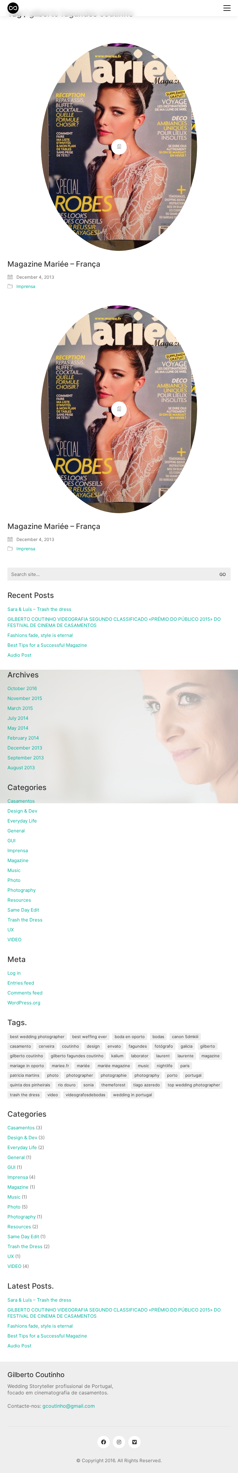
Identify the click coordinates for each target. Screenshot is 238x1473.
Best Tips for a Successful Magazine (47, 645)
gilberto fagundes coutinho (77, 1055)
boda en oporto (130, 1036)
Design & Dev (22, 811)
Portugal (193, 1075)
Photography (21, 890)
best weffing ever (89, 1036)
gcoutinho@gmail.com (68, 1406)
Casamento (20, 1046)
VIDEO (14, 940)
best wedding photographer (37, 1036)
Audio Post (19, 655)
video (52, 1094)
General (16, 831)
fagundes (138, 1046)
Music (13, 870)
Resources (19, 900)
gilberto (207, 1046)
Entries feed (20, 983)
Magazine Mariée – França (53, 264)
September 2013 (25, 758)
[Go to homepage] (13, 8)
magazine (210, 1055)
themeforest (113, 1084)
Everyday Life (22, 821)
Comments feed (24, 993)
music (143, 1065)
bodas (158, 1036)
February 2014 (23, 738)
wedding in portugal (132, 1094)
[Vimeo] (134, 1442)
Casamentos (21, 801)
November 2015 (24, 698)
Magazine (18, 860)
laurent (163, 1055)
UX (10, 930)
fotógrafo (164, 1046)
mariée (83, 1065)
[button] (227, 8)
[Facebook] (103, 1442)
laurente (186, 1055)
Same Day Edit (23, 910)
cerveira (46, 1046)
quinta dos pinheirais (30, 1084)
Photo (13, 880)
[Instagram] (119, 1442)
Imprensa (25, 286)
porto (172, 1075)
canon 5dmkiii (185, 1036)
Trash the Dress (24, 920)
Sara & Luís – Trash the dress (39, 609)
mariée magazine (114, 1065)
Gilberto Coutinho (26, 1055)
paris (185, 1065)
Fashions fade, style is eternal (40, 635)
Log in (14, 973)
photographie (114, 1075)
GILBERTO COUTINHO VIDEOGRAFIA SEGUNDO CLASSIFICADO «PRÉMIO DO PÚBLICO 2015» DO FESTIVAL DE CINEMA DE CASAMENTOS (114, 622)
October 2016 (22, 688)
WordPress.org (23, 1003)
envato (114, 1046)
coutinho (70, 1046)
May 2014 (18, 728)
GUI (11, 841)
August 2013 (21, 768)
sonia (88, 1084)
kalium (117, 1055)
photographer (79, 1075)
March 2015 (20, 708)
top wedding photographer (194, 1084)
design (93, 1046)
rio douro (67, 1084)
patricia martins (24, 1075)
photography (146, 1075)
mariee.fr (60, 1065)
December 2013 (24, 748)
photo (53, 1075)
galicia (186, 1046)
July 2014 (18, 718)
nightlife (165, 1065)
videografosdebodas (85, 1094)
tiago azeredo (146, 1084)
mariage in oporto (27, 1065)
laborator (139, 1055)
